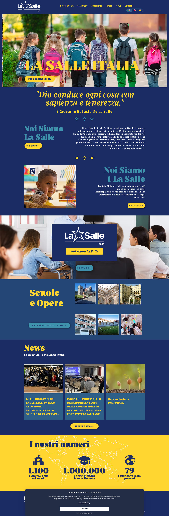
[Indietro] (15, 50)
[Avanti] (153, 50)
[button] (82, 6)
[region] (85, 294)
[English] (134, 10)
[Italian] (129, 10)
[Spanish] (140, 10)
